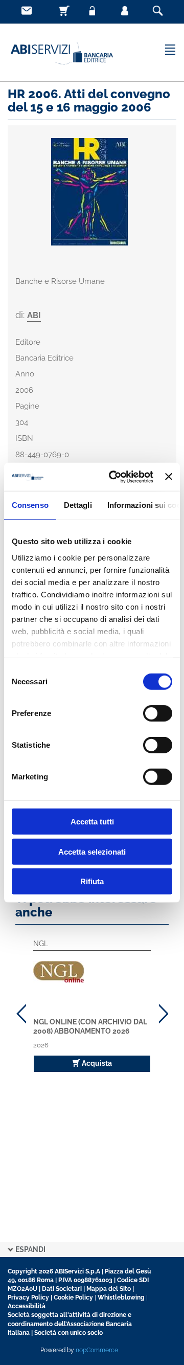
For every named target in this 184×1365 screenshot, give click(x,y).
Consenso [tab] (30, 505)
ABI (34, 315)
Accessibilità (26, 1306)
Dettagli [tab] (78, 505)
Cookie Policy (73, 1297)
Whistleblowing (121, 1297)
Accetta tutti (92, 821)
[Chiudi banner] (168, 476)
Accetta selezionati (92, 851)
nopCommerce (97, 1350)
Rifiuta (92, 881)
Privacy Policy (28, 1297)
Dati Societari (62, 1288)
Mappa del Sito (108, 1288)
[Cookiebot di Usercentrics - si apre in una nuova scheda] (113, 476)
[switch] (157, 713)
